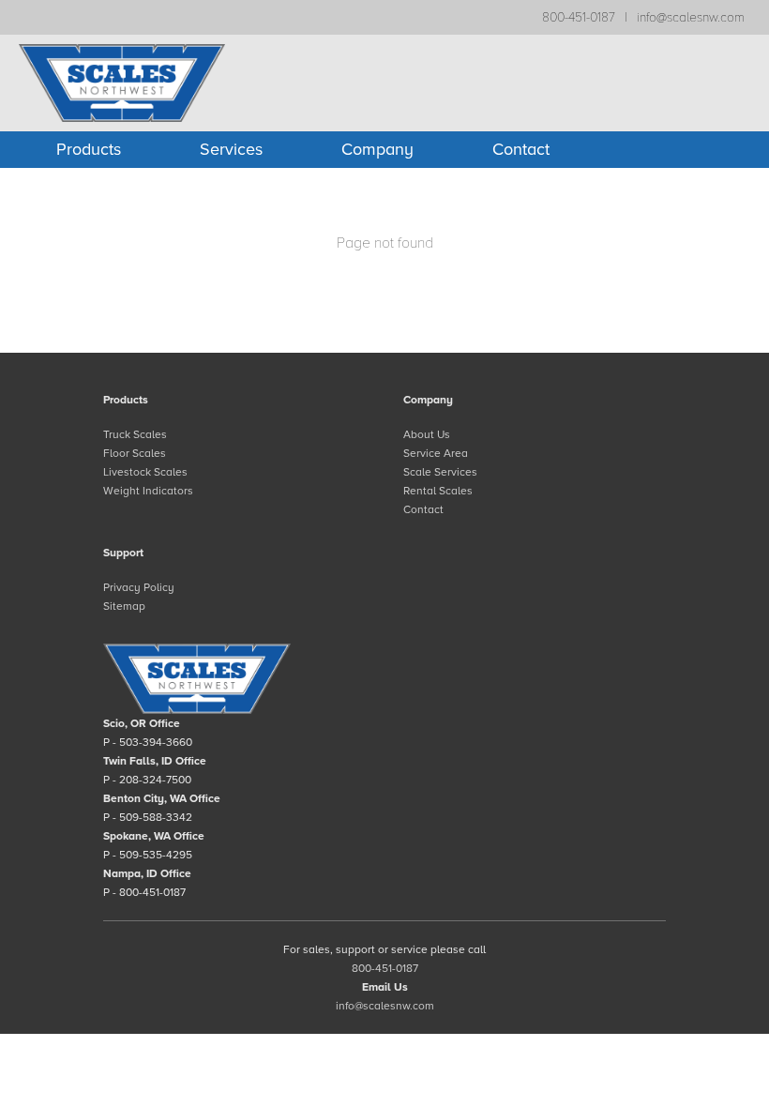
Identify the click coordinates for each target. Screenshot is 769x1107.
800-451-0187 (578, 17)
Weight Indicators (148, 490)
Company (377, 149)
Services (231, 149)
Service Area (435, 453)
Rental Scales (438, 490)
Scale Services (440, 471)
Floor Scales (134, 453)
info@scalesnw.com (691, 17)
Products (88, 149)
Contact (521, 149)
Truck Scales (135, 434)
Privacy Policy (138, 587)
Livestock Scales (145, 471)
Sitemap (124, 606)
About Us (426, 434)
